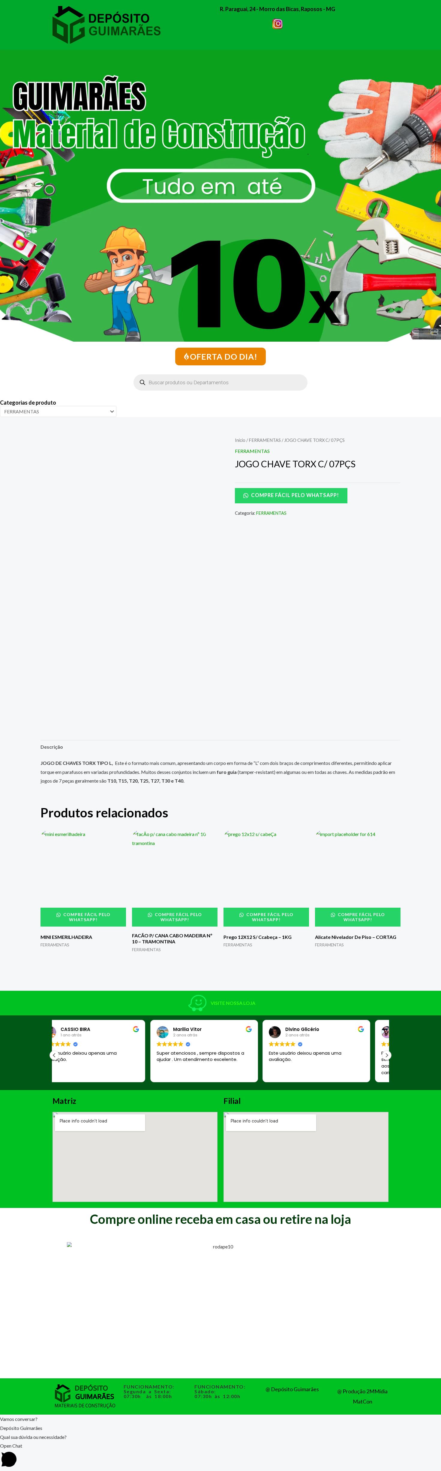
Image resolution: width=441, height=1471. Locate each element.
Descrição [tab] (51, 747)
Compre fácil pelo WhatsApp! (294, 495)
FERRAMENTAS (265, 440)
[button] (386, 1055)
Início (240, 440)
